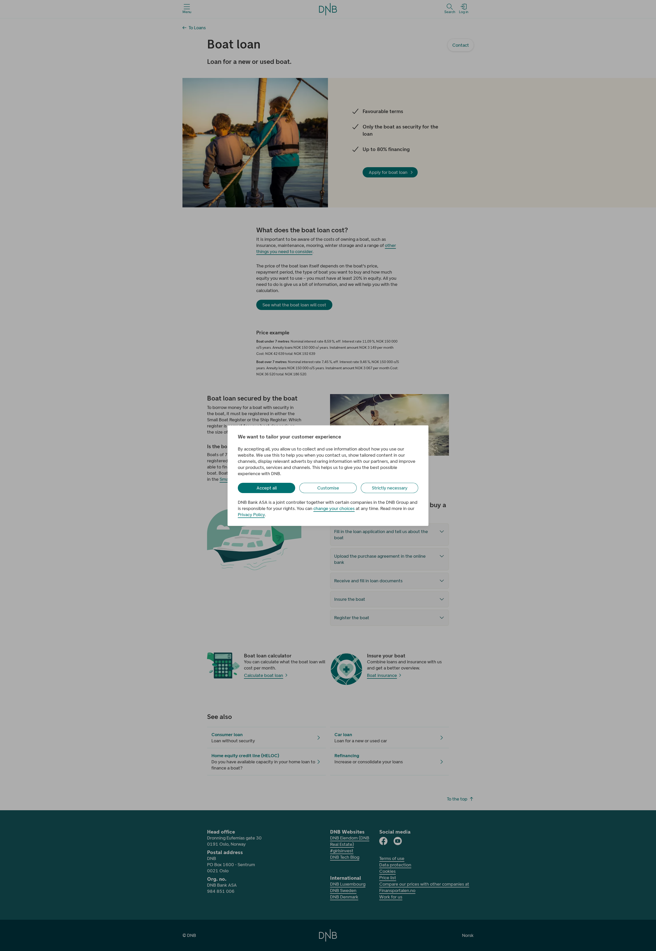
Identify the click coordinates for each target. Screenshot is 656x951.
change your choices (334, 508)
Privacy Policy (251, 514)
